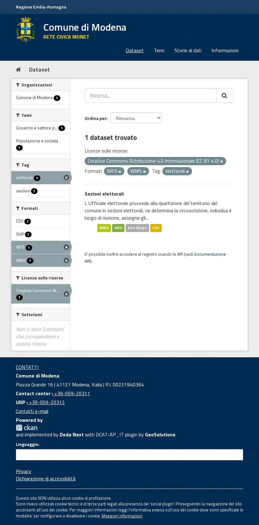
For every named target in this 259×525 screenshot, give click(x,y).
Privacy (23, 471)
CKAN (26, 427)
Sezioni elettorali (104, 193)
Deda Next (72, 434)
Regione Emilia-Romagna (41, 6)
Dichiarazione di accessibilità (45, 478)
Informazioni (225, 50)
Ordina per (95, 118)
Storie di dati (188, 50)
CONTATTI (27, 367)
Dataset (135, 50)
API (180, 254)
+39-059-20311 (71, 393)
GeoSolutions (160, 434)
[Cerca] (224, 95)
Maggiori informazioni (122, 516)
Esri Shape (137, 228)
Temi (159, 50)
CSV (156, 228)
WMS (104, 228)
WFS (118, 228)
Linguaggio (27, 444)
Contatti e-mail (32, 411)
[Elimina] (221, 161)
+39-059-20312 (46, 402)
